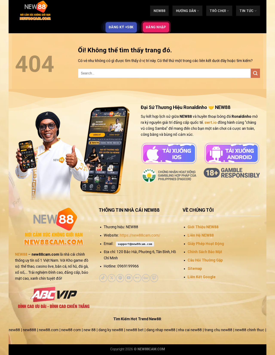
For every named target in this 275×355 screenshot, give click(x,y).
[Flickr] (137, 278)
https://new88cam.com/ (140, 235)
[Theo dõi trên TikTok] (103, 278)
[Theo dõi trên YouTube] (129, 278)
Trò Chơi (218, 11)
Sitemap (195, 268)
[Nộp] (255, 73)
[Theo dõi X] (111, 278)
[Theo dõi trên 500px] (146, 278)
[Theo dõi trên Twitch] (154, 278)
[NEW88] (36, 10)
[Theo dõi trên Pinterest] (120, 278)
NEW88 (159, 11)
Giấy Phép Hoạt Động (206, 244)
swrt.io (211, 122)
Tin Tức (247, 11)
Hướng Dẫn (186, 11)
